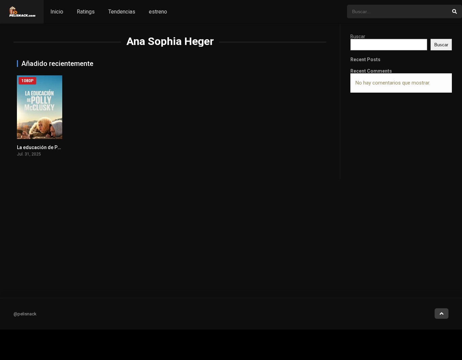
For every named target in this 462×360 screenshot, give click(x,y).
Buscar (357, 36)
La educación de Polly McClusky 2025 (58, 147)
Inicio (56, 11)
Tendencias (121, 11)
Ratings (86, 11)
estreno (158, 11)
